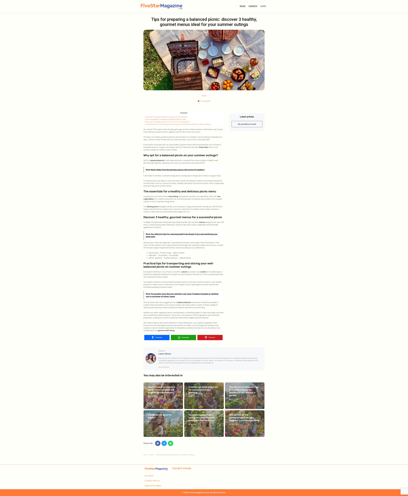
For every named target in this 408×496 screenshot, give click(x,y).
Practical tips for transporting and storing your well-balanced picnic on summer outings (178, 124)
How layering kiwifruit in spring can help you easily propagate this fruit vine (201, 418)
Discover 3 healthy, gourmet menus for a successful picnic (167, 122)
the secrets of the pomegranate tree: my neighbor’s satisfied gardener (244, 418)
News (242, 6)
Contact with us (151, 480)
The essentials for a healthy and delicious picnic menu (165, 119)
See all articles (163, 367)
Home (263, 6)
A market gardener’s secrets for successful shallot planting (203, 390)
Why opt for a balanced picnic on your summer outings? (166, 117)
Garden (253, 6)
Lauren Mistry (164, 354)
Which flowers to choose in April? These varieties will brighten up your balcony (161, 390)
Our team (149, 475)
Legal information (152, 485)
